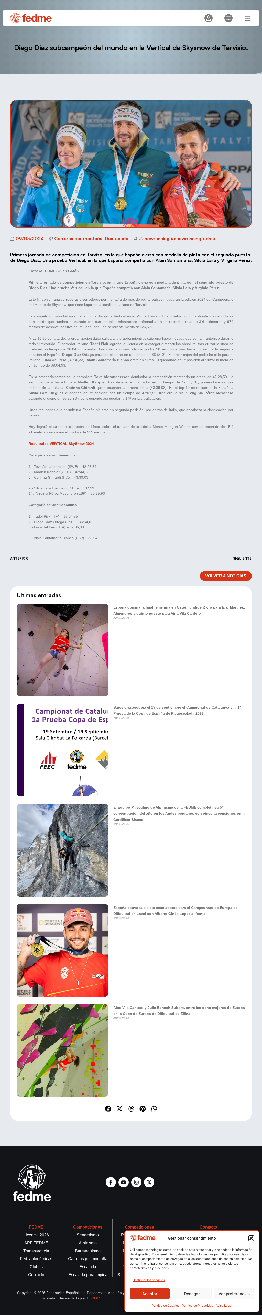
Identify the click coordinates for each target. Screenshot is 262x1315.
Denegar (192, 1293)
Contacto (208, 1227)
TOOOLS (93, 1298)
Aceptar (149, 1293)
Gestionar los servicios (149, 1280)
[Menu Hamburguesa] (247, 18)
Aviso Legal (224, 1305)
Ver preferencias (234, 1293)
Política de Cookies (165, 1305)
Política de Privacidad (197, 1305)
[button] (251, 1238)
